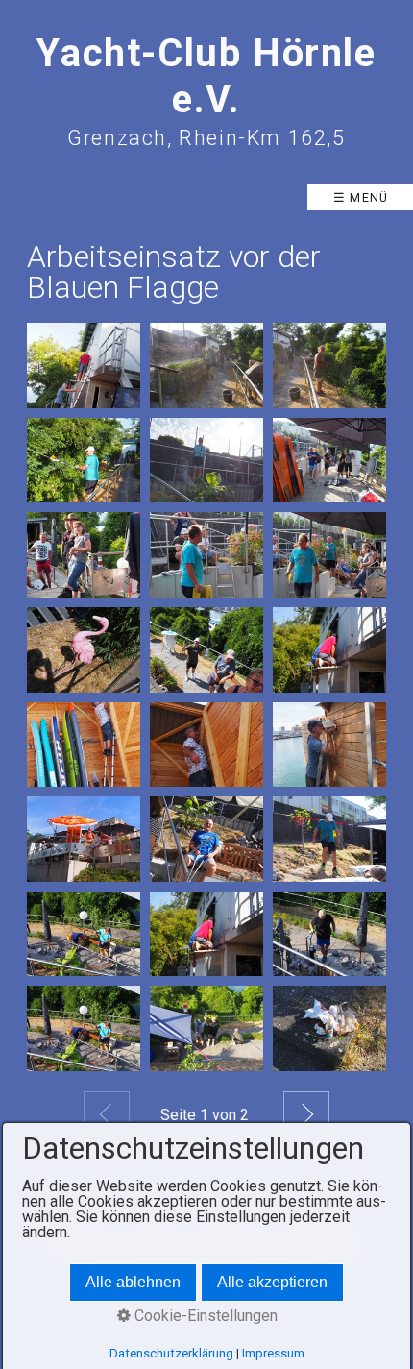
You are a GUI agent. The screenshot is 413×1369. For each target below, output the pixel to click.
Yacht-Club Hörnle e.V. (206, 76)
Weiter (306, 1114)
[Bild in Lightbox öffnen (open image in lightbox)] (83, 365)
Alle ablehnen (133, 1282)
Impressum (273, 1353)
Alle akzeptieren (272, 1282)
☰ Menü (361, 197)
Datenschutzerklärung (171, 1353)
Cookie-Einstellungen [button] (204, 1316)
